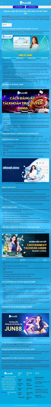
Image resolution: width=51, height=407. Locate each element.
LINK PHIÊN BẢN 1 (19, 6)
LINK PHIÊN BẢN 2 (32, 6)
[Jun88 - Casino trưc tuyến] (25, 3)
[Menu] (1, 2)
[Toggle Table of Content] (9, 25)
